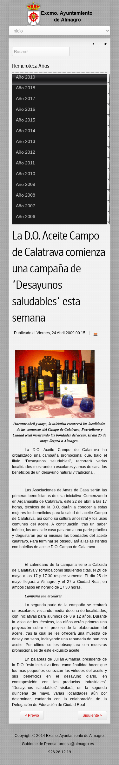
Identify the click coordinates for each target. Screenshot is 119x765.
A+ (93, 44)
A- (105, 44)
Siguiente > (92, 715)
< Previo (32, 715)
